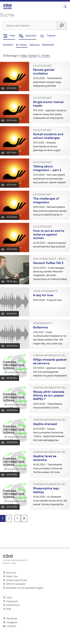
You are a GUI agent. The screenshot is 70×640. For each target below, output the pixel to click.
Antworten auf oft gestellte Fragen (24, 588)
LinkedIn (10, 626)
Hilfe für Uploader (15, 584)
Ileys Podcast (42, 66)
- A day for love (47, 300)
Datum (23, 45)
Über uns (10, 573)
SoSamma (40, 327)
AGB (8, 609)
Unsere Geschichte (16, 580)
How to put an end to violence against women (48, 234)
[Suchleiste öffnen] (65, 7)
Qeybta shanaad (45, 424)
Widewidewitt (42, 323)
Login (8, 597)
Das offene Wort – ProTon (50, 259)
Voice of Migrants (45, 291)
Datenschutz (12, 605)
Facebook (11, 618)
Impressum (11, 601)
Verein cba (11, 576)
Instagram (11, 622)
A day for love (43, 295)
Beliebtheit (48, 45)
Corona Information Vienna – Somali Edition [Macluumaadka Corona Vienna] (50, 356)
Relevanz (35, 45)
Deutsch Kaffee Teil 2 (48, 263)
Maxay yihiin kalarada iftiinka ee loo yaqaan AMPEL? (48, 395)
